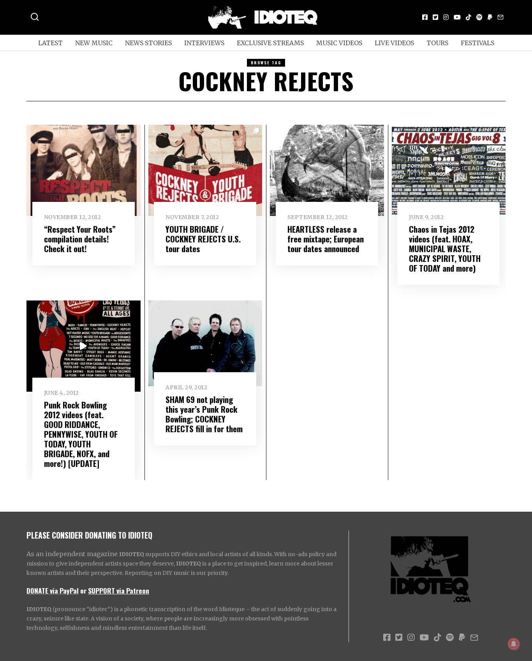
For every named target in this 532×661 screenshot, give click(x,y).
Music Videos (339, 43)
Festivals (477, 43)
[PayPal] (490, 17)
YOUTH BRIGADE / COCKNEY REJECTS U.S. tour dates (203, 239)
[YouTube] (457, 17)
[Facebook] (425, 17)
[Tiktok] (468, 17)
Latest (50, 43)
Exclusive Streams (270, 43)
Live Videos (394, 43)
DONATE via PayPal (52, 590)
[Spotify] (479, 17)
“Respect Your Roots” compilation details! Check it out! (80, 239)
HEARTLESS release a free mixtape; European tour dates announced (325, 239)
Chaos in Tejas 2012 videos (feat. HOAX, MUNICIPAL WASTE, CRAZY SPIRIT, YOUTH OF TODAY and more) (445, 248)
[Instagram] (446, 17)
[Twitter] (435, 17)
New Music (94, 43)
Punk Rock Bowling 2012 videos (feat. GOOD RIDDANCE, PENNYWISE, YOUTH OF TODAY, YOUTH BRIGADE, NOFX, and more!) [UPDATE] (81, 434)
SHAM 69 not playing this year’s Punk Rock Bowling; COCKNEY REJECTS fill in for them (204, 414)
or (83, 590)
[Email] (500, 17)
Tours (437, 43)
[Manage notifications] (513, 644)
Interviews (204, 43)
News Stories (148, 43)
